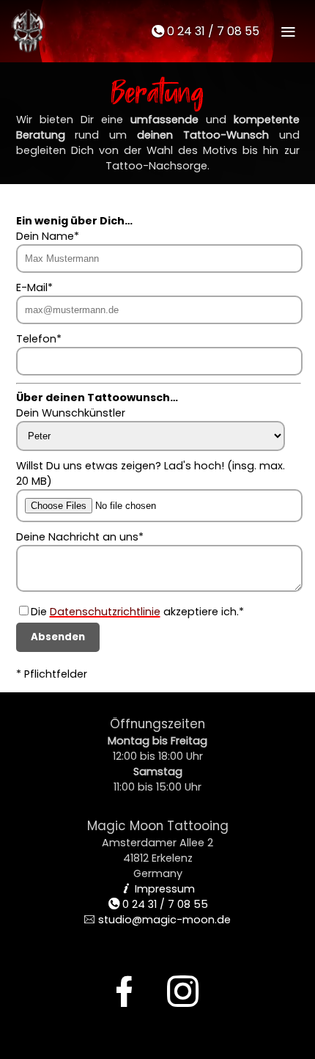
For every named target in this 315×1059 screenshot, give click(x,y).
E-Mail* (34, 287)
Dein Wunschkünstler (70, 413)
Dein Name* (47, 236)
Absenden (58, 637)
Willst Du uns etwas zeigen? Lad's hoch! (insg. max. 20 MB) (150, 473)
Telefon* (39, 338)
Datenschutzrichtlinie (105, 611)
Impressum (158, 889)
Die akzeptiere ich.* (137, 611)
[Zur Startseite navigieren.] (26, 30)
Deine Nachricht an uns (77, 537)
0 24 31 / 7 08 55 (205, 31)
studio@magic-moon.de (157, 919)
